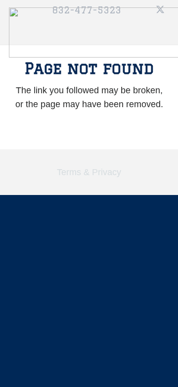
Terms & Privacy (89, 172)
